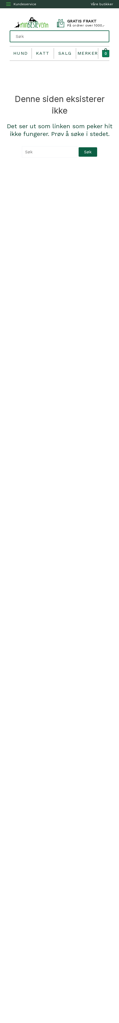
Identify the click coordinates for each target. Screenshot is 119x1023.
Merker (87, 53)
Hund (20, 53)
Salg (65, 53)
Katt (43, 53)
